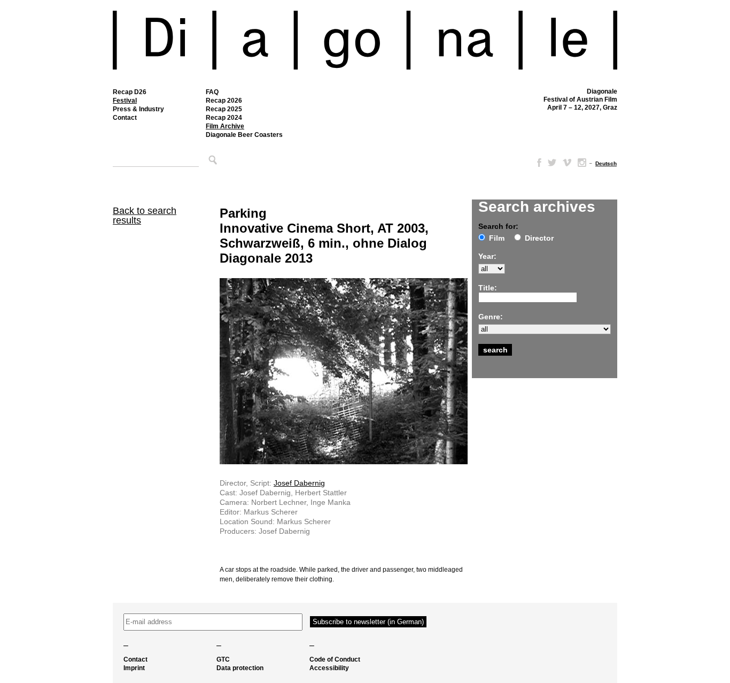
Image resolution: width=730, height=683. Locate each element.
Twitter (552, 162)
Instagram (582, 162)
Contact (125, 117)
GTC (223, 659)
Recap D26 (129, 92)
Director (539, 238)
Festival (125, 100)
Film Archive (225, 126)
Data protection (239, 668)
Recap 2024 (224, 117)
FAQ (212, 92)
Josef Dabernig (299, 483)
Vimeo (567, 162)
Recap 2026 (224, 100)
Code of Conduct (334, 659)
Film (496, 238)
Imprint (134, 668)
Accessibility (329, 668)
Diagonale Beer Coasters (244, 135)
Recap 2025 (224, 109)
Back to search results (144, 215)
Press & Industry (138, 109)
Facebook (537, 162)
